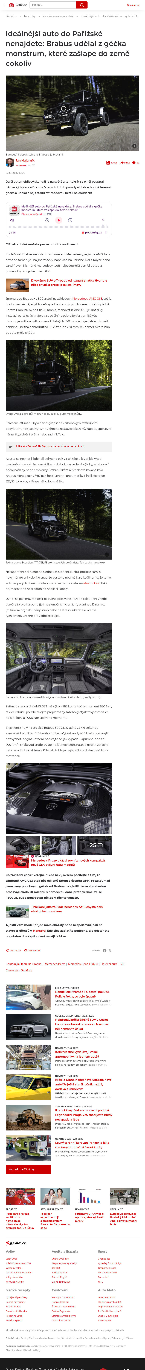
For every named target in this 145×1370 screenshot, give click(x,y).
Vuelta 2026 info (60, 1258)
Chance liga (104, 1258)
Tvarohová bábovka (16, 1311)
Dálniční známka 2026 (109, 1302)
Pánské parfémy (32, 1350)
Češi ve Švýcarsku (61, 1311)
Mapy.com (30, 1330)
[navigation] (4, 5)
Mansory (39, 930)
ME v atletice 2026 (107, 1272)
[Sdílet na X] (110, 950)
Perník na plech (14, 1320)
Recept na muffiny (15, 1302)
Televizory (120, 1346)
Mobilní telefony (38, 1346)
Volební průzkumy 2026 (18, 1263)
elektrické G (91, 583)
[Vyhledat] (82, 5)
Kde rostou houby (67, 1330)
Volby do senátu (14, 1277)
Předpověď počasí (46, 1330)
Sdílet (127, 162)
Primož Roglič (59, 1277)
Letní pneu (93, 1346)
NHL (100, 1281)
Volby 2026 (11, 1258)
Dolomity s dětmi (61, 1320)
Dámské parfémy (77, 1346)
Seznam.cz (133, 5)
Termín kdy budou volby (18, 1272)
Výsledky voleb (13, 1268)
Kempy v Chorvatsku (63, 1297)
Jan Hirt (56, 1268)
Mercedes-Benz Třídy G (83, 964)
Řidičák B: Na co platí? (109, 1311)
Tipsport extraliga (107, 1268)
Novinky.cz (42, 856)
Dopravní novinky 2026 (110, 1306)
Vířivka (129, 1338)
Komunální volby (15, 1281)
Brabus (36, 964)
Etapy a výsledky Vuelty (64, 1263)
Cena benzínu (85, 1330)
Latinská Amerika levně (64, 1316)
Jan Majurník (25, 160)
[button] (72, 113)
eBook (114, 162)
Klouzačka (78, 1338)
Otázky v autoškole (108, 1316)
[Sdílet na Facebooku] (104, 950)
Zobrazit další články (21, 1169)
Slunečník (66, 1338)
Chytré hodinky (14, 1350)
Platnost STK (105, 1320)
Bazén (24, 1338)
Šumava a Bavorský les (64, 1306)
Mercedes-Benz (55, 964)
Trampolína (54, 1338)
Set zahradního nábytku (97, 1338)
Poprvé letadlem (60, 1302)
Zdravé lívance (13, 1306)
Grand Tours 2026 (61, 1281)
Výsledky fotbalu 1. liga (109, 1263)
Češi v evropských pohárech (109, 1330)
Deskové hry (107, 1346)
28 (138, 162)
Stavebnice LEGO (58, 1346)
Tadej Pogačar (59, 1272)
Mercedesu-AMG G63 (87, 298)
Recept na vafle (14, 1316)
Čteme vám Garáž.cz (19, 970)
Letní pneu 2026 (106, 1297)
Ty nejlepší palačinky (16, 1297)
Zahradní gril (118, 1338)
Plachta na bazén (37, 1338)
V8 (122, 964)
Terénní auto (109, 964)
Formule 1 (103, 1277)
